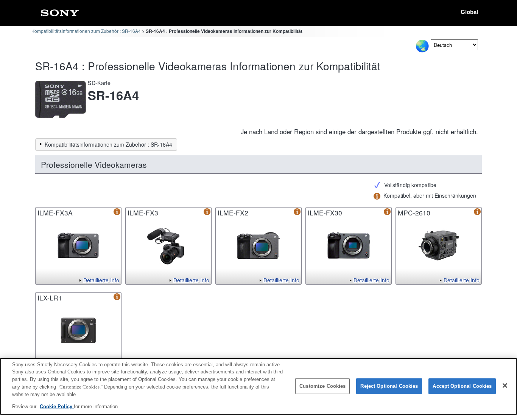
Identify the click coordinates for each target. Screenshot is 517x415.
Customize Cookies (322, 386)
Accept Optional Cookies (462, 386)
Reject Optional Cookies (389, 386)
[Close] (505, 385)
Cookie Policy (57, 406)
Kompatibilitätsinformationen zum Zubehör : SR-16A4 (86, 31)
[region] (258, 386)
